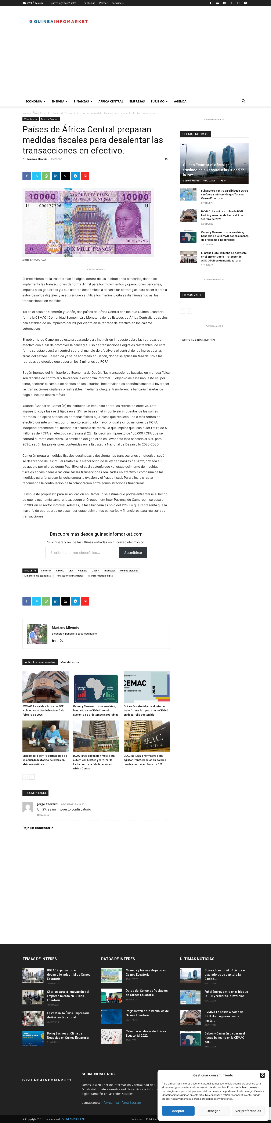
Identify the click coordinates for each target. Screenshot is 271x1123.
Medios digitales (129, 570)
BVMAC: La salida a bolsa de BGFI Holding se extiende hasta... (224, 1016)
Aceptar (178, 1111)
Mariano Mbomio (37, 158)
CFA (71, 570)
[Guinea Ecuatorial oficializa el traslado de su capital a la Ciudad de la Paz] (190, 975)
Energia (57, 101)
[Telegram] (224, 3)
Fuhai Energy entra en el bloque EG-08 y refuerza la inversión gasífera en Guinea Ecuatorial (224, 194)
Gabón (95, 570)
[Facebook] (210, 3)
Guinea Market (191, 180)
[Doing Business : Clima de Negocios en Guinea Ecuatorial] (33, 1038)
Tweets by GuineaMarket (197, 340)
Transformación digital (100, 575)
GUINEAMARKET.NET (74, 1119)
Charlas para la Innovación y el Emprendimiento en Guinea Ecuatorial (68, 996)
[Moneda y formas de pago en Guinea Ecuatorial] (111, 975)
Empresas (137, 101)
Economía (33, 101)
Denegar (213, 1111)
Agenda (180, 101)
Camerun (46, 570)
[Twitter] (231, 3)
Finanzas (81, 101)
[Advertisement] (135, 64)
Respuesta (43, 814)
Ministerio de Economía (37, 575)
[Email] (65, 176)
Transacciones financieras (69, 575)
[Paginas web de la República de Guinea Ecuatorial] (111, 1016)
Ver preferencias (248, 1111)
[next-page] (32, 777)
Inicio (25, 113)
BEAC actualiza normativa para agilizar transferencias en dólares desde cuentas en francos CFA (145, 760)
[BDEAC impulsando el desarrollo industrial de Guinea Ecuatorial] (33, 975)
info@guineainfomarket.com (121, 1103)
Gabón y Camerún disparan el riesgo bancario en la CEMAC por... (225, 1038)
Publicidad (89, 2)
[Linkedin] (217, 3)
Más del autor (70, 662)
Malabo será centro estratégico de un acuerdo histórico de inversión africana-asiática (44, 760)
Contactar (136, 1119)
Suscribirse (133, 552)
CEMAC (60, 570)
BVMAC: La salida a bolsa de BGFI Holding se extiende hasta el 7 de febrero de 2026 (43, 710)
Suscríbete (118, 2)
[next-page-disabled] (189, 311)
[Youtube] (245, 3)
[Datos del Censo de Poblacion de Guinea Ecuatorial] (111, 996)
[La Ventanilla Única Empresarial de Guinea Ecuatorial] (33, 1018)
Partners (103, 2)
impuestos (109, 570)
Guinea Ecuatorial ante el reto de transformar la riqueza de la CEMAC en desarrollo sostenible (146, 710)
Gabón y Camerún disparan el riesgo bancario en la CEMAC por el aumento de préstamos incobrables (95, 710)
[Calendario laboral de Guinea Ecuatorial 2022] (111, 1036)
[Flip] (85, 176)
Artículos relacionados (40, 662)
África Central (110, 101)
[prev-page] (25, 777)
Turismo (158, 101)
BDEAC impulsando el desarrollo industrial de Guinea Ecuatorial (68, 975)
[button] (262, 1075)
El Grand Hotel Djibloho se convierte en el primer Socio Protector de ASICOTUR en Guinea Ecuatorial (224, 256)
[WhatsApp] (238, 3)
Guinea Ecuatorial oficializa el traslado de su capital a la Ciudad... (225, 975)
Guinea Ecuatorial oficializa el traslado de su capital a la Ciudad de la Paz (214, 170)
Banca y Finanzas (49, 119)
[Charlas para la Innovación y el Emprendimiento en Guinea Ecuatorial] (33, 997)
